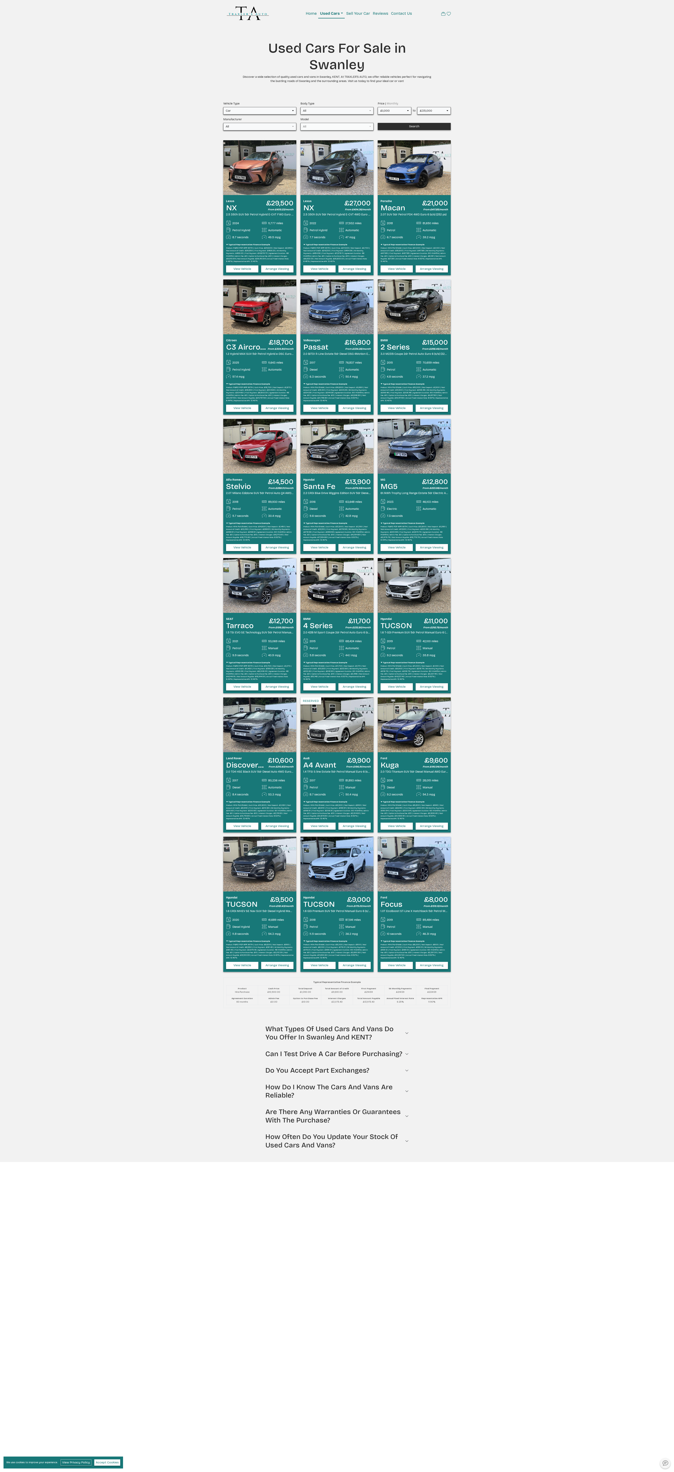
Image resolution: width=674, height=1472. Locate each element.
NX (231, 207)
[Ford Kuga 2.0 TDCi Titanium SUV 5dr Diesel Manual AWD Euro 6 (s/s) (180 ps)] (414, 724)
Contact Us (401, 13)
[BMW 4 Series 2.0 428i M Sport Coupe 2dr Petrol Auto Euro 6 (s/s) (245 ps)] (337, 585)
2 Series (395, 347)
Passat (315, 347)
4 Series (318, 625)
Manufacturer (232, 119)
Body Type (307, 103)
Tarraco (240, 625)
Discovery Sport (255, 765)
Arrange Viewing (277, 269)
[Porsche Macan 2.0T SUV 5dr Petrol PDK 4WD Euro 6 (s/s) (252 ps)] (414, 167)
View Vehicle (242, 269)
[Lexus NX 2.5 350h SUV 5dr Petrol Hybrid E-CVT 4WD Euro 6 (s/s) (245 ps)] (337, 167)
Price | (388, 103)
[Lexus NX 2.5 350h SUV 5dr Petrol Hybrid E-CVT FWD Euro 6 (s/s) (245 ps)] (259, 167)
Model (304, 119)
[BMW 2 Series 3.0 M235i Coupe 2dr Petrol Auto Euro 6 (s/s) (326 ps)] (414, 306)
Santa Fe (319, 486)
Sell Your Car (358, 13)
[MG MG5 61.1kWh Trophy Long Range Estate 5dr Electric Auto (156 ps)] (414, 446)
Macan (393, 207)
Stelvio (238, 486)
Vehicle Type (231, 103)
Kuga (390, 765)
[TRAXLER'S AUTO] (247, 13)
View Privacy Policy (76, 1462)
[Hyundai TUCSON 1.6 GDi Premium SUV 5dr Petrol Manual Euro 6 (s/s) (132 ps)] (337, 863)
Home (311, 13)
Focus (391, 904)
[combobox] (259, 110)
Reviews (380, 13)
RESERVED (311, 701)
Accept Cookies (107, 1462)
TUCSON (396, 625)
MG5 (389, 486)
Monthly (392, 103)
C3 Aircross (247, 347)
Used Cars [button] (330, 13)
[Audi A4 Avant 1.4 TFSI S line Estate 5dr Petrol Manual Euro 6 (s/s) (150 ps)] (337, 724)
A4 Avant (319, 765)
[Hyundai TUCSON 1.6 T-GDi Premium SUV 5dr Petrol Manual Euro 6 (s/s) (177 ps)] (414, 585)
